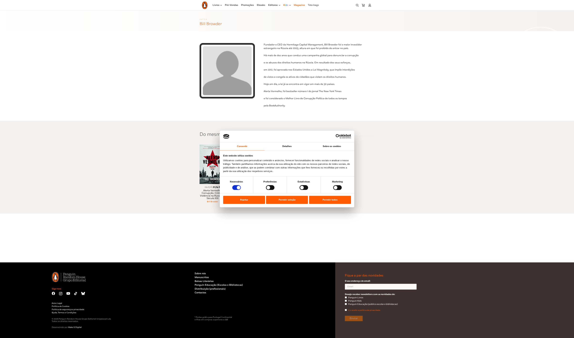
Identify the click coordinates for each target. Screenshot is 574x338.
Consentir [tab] (242, 146)
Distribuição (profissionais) (210, 288)
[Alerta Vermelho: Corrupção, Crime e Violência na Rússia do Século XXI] (213, 146)
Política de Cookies (61, 306)
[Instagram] (60, 294)
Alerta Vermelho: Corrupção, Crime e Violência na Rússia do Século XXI (212, 194)
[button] (357, 5)
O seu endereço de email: (357, 281)
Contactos (200, 292)
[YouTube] (68, 293)
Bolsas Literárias (204, 281)
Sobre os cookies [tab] (332, 146)
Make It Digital (75, 327)
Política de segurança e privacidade (68, 309)
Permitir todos (330, 199)
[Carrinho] (363, 5)
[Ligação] (370, 5)
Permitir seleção (287, 199)
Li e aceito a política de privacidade (364, 310)
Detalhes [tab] (287, 146)
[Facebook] (53, 293)
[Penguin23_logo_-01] (205, 5)
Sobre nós (200, 273)
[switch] (270, 187)
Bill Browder (212, 201)
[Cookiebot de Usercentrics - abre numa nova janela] (338, 136)
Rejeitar (244, 199)
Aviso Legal (57, 303)
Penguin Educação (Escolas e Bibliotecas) (219, 285)
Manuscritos (202, 277)
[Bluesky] (83, 293)
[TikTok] (75, 293)
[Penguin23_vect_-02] (204, 308)
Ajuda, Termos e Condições (64, 312)
